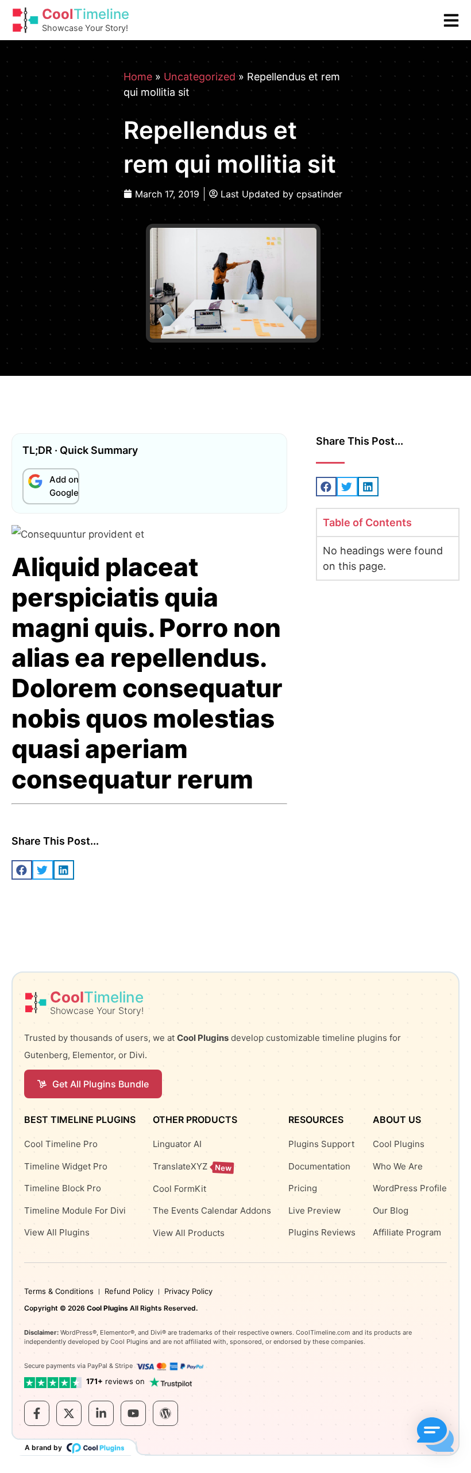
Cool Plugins (107, 1308)
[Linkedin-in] (101, 1413)
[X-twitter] (69, 1413)
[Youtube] (133, 1413)
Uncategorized (199, 77)
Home (137, 77)
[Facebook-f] (36, 1413)
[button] (326, 486)
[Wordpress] (165, 1413)
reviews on (115, 1381)
